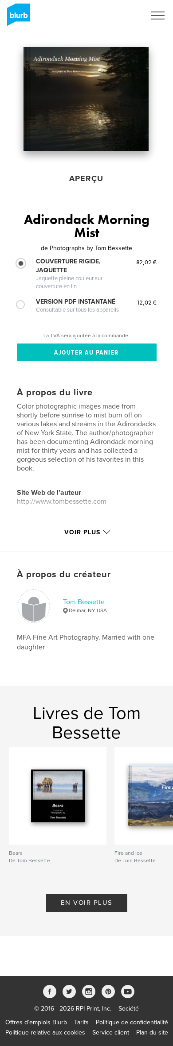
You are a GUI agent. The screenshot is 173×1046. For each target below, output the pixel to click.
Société (128, 1008)
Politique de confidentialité (132, 1022)
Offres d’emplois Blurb (36, 1022)
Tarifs (81, 1022)
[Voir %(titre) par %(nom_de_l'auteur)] (86, 99)
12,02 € (147, 302)
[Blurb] (17, 18)
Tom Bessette (84, 602)
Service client (110, 1032)
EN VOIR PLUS (87, 903)
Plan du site (152, 1032)
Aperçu (86, 178)
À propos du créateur (64, 574)
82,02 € (146, 262)
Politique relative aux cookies (45, 1032)
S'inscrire (121, 15)
